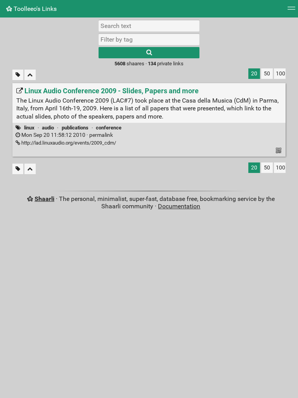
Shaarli (44, 198)
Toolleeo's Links (34, 8)
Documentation (179, 206)
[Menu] (291, 10)
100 (280, 73)
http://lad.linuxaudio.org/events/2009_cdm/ (68, 143)
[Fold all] (30, 75)
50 (267, 73)
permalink (66, 135)
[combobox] (149, 39)
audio (48, 128)
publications (75, 128)
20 (254, 73)
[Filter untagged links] (17, 75)
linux (29, 128)
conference (108, 128)
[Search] (149, 52)
